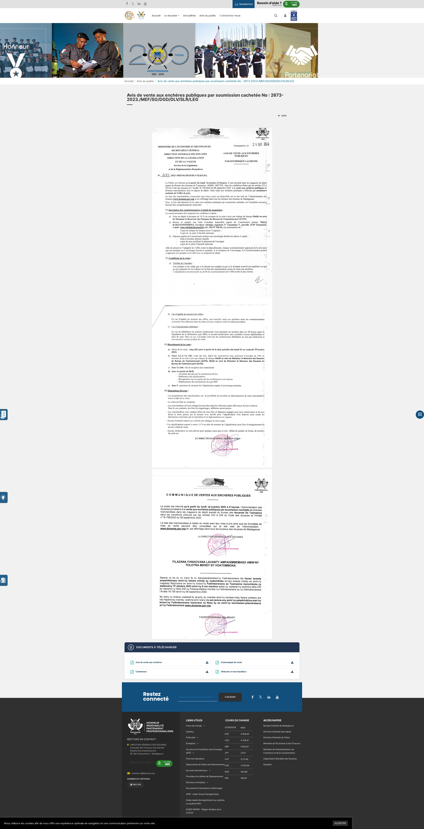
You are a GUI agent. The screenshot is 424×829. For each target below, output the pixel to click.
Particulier (190, 737)
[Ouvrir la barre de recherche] (276, 15)
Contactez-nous (230, 15)
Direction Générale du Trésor (276, 737)
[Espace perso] (285, 15)
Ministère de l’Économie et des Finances (281, 743)
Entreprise (190, 743)
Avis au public (207, 15)
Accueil (156, 15)
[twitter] (132, 4)
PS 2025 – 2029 (201, 42)
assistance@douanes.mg (143, 773)
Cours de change (194, 725)
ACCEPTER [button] (340, 823)
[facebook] (127, 4)
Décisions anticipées (195, 782)
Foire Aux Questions (195, 758)
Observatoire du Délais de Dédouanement (205, 764)
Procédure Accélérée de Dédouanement (204, 776)
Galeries (190, 731)
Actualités (189, 15)
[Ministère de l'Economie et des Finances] (129, 15)
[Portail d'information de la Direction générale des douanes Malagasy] (141, 15)
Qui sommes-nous (177, 26)
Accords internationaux (196, 770)
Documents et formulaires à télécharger (204, 788)
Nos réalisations (176, 41)
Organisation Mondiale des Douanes (280, 758)
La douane (170, 15)
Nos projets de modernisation (221, 55)
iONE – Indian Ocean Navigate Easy (202, 794)
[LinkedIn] (139, 4)
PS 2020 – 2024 (201, 47)
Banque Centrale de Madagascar (278, 725)
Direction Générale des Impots (277, 731)
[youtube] (145, 4)
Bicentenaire (174, 46)
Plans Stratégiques (177, 36)
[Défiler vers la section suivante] (212, 73)
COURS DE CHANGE (237, 720)
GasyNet (267, 764)
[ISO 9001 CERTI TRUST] (294, 15)
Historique (172, 31)
